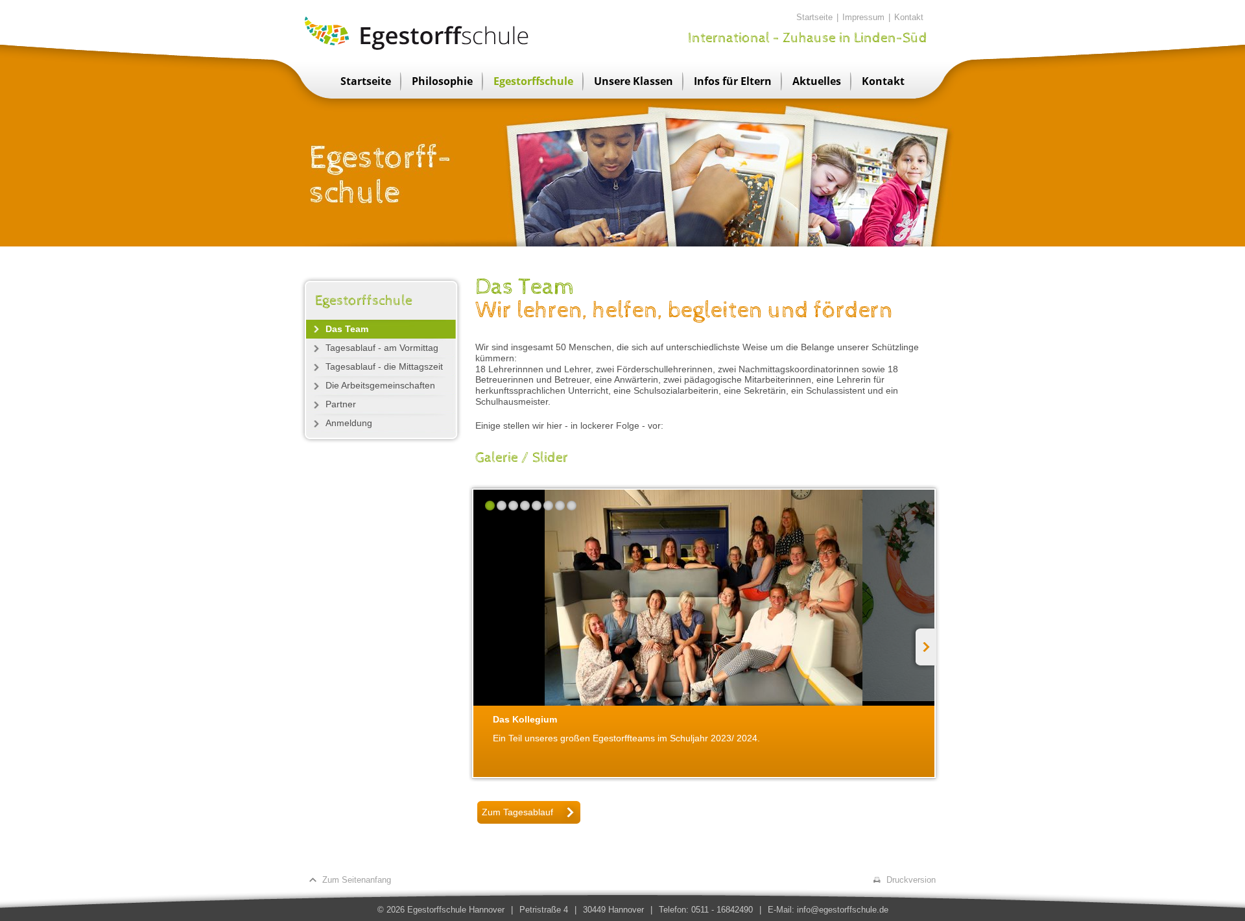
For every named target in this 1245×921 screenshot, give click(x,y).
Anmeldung (349, 423)
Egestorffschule (533, 81)
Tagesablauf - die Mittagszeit (384, 366)
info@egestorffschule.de (842, 910)
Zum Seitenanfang (356, 880)
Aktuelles (816, 81)
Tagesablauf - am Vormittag (382, 347)
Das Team (347, 329)
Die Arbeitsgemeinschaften (380, 385)
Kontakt (908, 17)
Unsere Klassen (633, 81)
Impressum (863, 17)
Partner (341, 404)
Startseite (814, 17)
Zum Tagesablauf (517, 812)
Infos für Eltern (733, 81)
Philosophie (442, 81)
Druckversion (911, 880)
